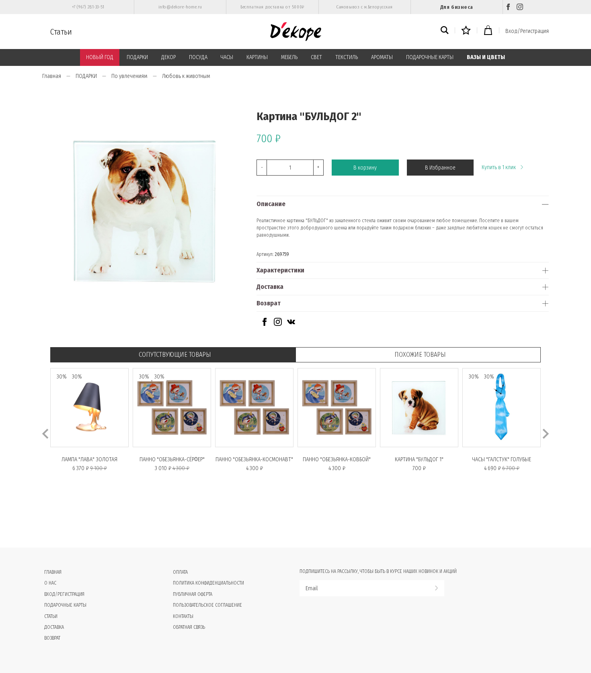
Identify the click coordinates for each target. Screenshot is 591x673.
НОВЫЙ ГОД (99, 57)
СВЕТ (316, 57)
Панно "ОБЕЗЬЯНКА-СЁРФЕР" (172, 459)
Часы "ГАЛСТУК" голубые (501, 459)
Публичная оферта (192, 594)
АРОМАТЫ (382, 57)
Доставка (270, 286)
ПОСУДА (198, 57)
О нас (50, 583)
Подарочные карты (65, 605)
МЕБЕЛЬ (289, 57)
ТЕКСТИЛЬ (346, 57)
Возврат (269, 303)
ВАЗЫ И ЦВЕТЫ (486, 57)
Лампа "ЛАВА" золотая (89, 459)
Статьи (61, 32)
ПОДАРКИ (137, 57)
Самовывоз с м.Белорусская (364, 7)
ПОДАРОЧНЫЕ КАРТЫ (430, 57)
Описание (271, 204)
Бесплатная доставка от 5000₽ (272, 7)
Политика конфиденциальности (208, 583)
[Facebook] (508, 7)
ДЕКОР (168, 57)
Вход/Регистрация (527, 31)
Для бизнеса (456, 7)
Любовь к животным (186, 76)
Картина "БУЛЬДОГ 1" (419, 459)
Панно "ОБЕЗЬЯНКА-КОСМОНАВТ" (254, 459)
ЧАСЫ (227, 57)
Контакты (183, 616)
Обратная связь (189, 627)
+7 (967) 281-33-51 (88, 7)
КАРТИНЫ (257, 57)
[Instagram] (520, 7)
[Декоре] (295, 31)
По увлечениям (129, 76)
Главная (51, 76)
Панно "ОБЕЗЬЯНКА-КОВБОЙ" (337, 459)
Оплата (180, 572)
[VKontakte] (291, 324)
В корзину (365, 167)
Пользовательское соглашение (207, 605)
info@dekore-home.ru (180, 7)
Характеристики (280, 270)
